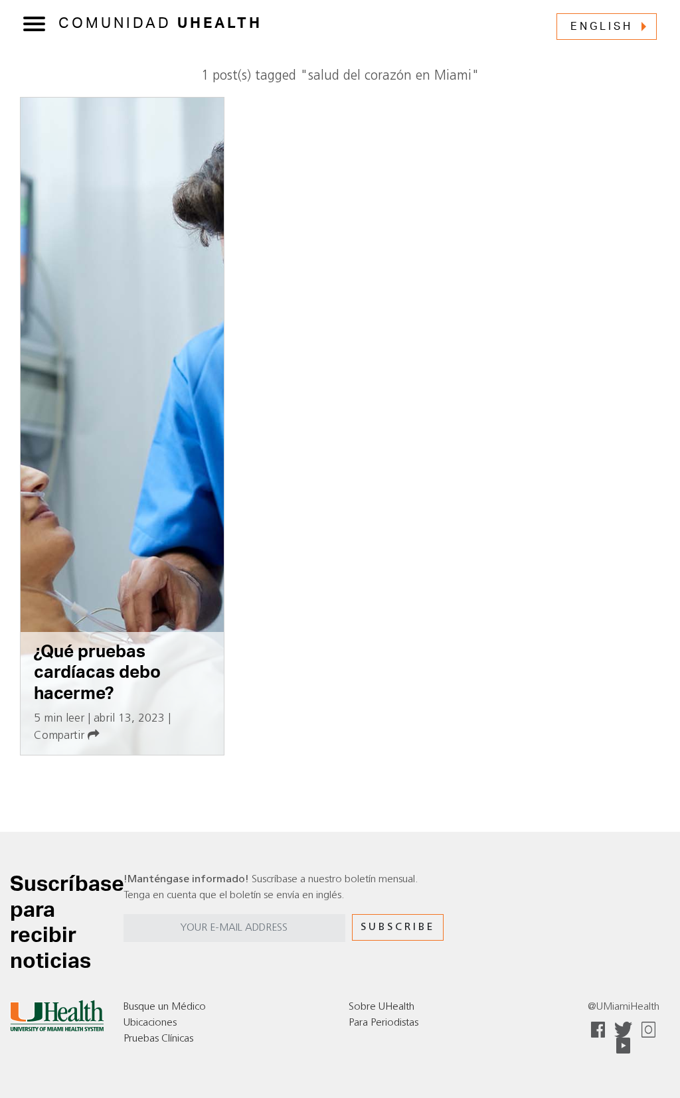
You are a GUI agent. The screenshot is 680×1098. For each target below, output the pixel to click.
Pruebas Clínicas (158, 1039)
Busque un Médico (165, 1007)
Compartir (61, 736)
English (601, 26)
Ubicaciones (150, 1023)
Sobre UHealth (381, 1007)
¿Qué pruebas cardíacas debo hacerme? (97, 672)
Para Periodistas (383, 1023)
